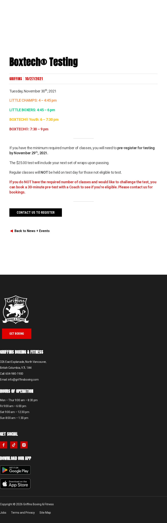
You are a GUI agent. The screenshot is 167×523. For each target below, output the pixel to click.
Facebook (3, 445)
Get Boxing (16, 333)
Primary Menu (161, 6)
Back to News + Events (32, 231)
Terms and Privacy (23, 512)
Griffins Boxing (19, 12)
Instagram (23, 445)
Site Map (45, 512)
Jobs (3, 512)
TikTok (13, 445)
